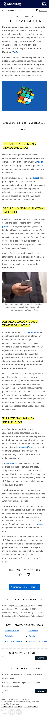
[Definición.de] (11, 4)
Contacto (27, 706)
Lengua (17, 10)
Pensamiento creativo (37, 641)
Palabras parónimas (13, 641)
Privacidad (18, 706)
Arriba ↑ (35, 706)
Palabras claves (12, 631)
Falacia (31, 636)
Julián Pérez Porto (22, 606)
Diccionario (33, 631)
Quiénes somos (7, 706)
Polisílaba (9, 636)
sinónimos (12, 463)
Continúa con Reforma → (24, 586)
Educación (8, 10)
